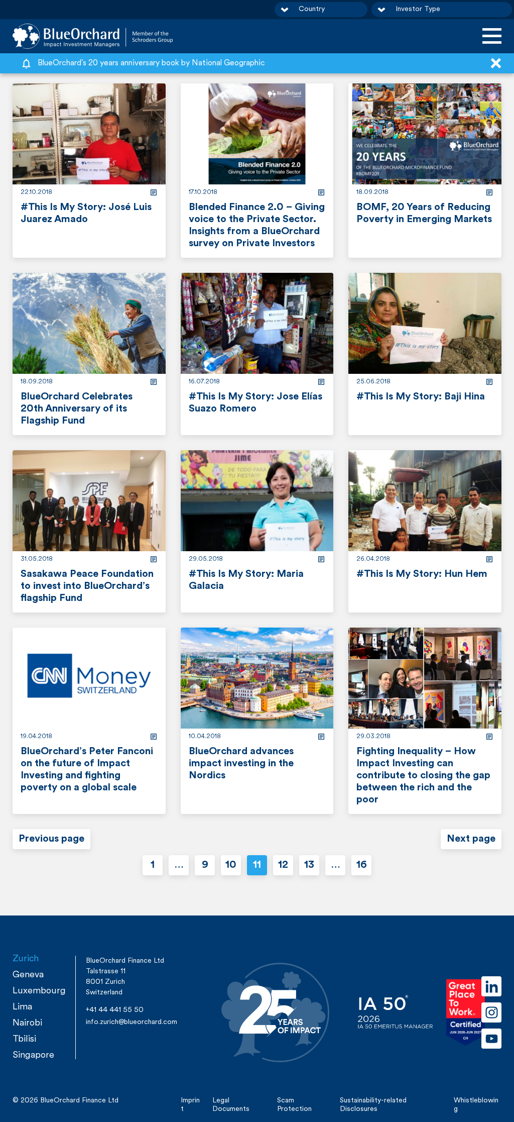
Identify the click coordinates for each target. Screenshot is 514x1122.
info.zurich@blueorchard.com (131, 1022)
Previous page (51, 839)
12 (283, 865)
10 (230, 865)
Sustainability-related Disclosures (373, 1105)
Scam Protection (294, 1105)
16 (361, 865)
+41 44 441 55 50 (115, 1010)
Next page (471, 839)
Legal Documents (230, 1105)
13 (309, 865)
